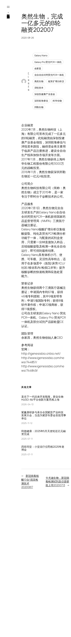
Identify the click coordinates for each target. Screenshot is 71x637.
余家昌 (37, 68)
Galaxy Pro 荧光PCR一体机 (48, 62)
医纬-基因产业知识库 (8, 12)
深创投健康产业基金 (44, 94)
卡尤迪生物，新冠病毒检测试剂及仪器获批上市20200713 (57, 481)
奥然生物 (39, 81)
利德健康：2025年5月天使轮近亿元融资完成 (43, 432)
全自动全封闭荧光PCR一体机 (49, 74)
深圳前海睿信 (41, 100)
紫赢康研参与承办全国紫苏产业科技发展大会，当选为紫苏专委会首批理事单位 (43, 415)
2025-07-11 (27, 438)
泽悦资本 (39, 87)
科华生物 (57, 100)
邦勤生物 (39, 107)
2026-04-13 (27, 404)
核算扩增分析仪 (56, 81)
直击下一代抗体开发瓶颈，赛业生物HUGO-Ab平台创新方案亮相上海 (42, 398)
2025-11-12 (26, 423)
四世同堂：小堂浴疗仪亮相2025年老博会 (42, 448)
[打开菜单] (8, 7)
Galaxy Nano (40, 55)
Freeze (28, 81)
